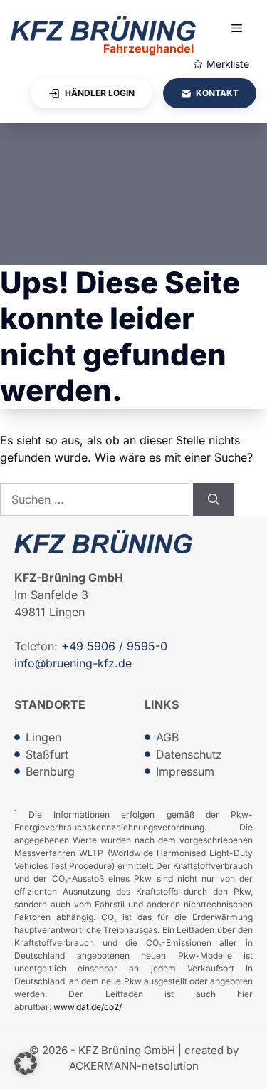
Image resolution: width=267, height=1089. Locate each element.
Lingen (43, 737)
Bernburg (50, 771)
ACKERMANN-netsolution (134, 1066)
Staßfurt (47, 754)
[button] (25, 1063)
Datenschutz (189, 754)
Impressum (185, 771)
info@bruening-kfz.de (73, 663)
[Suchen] (213, 499)
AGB (167, 737)
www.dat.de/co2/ (87, 1006)
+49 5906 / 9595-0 (114, 646)
